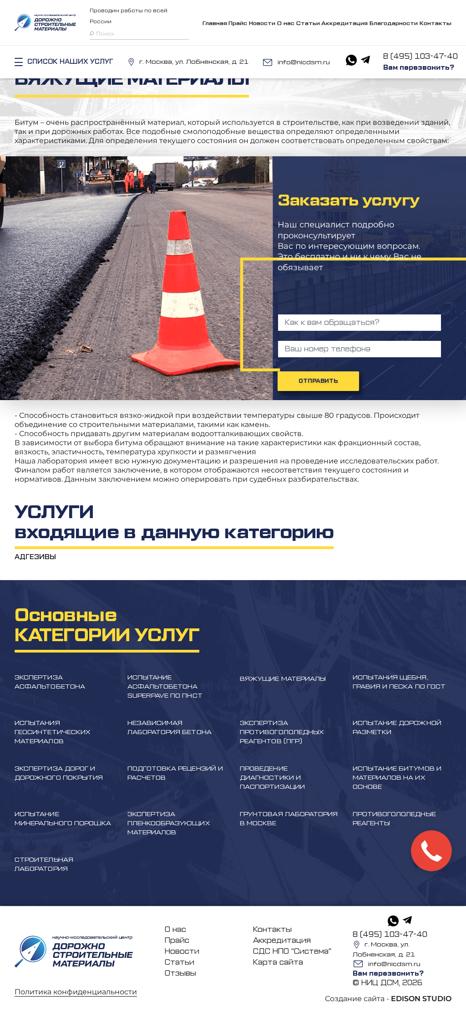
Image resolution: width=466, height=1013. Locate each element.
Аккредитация (344, 23)
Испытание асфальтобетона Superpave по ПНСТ (165, 686)
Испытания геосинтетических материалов (52, 732)
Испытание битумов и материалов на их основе (397, 778)
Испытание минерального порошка (63, 819)
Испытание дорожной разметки (397, 727)
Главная (215, 23)
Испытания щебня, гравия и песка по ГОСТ (399, 682)
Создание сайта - (388, 998)
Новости (262, 23)
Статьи (308, 23)
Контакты (435, 23)
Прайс (237, 23)
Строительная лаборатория (44, 864)
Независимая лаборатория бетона (169, 727)
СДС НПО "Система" (292, 951)
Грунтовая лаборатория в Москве (289, 819)
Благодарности (394, 23)
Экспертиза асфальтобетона (50, 682)
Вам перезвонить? (418, 68)
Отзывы (180, 973)
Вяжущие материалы (283, 679)
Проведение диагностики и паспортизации (272, 778)
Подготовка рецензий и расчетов (175, 773)
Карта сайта (278, 962)
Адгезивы (35, 557)
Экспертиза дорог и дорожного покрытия (59, 773)
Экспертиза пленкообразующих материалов (168, 823)
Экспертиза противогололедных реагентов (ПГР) (282, 732)
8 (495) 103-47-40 (420, 56)
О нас (285, 23)
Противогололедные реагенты (394, 819)
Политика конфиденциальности (76, 991)
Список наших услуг (70, 62)
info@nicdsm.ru (304, 62)
